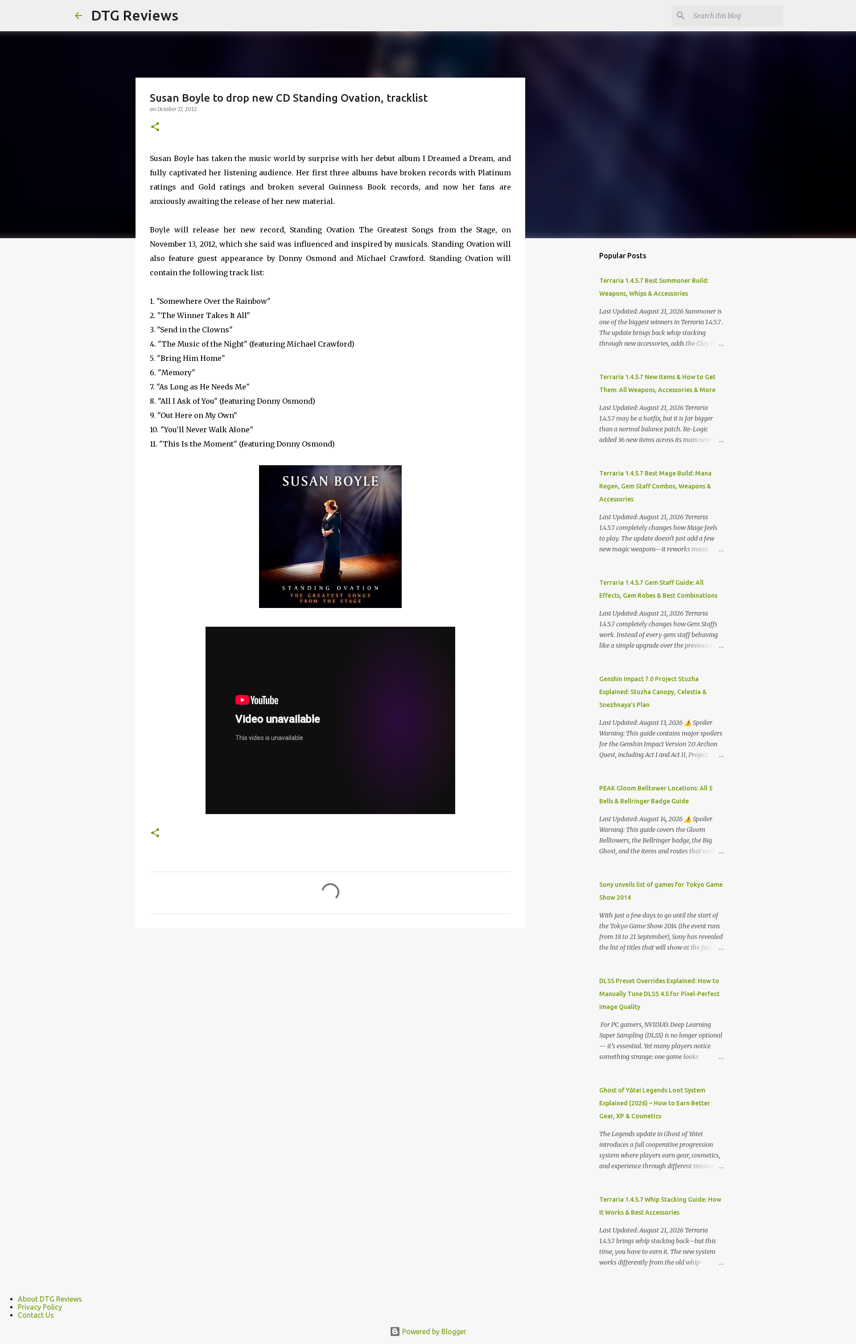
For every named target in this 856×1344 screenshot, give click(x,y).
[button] (155, 127)
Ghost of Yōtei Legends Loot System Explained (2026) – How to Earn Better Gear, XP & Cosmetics (654, 1103)
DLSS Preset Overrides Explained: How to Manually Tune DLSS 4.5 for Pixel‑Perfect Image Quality (659, 993)
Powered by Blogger (433, 1331)
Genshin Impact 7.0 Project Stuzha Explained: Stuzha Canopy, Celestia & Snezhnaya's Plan (653, 691)
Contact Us (36, 1315)
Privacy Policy (40, 1307)
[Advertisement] (570, 385)
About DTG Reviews (50, 1299)
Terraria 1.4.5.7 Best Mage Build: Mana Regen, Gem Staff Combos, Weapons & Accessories (655, 486)
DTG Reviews (134, 15)
